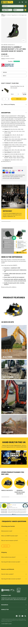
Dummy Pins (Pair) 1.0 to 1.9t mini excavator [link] (17, 87)
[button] (22, 2)
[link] (7, 90)
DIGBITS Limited (8, 623)
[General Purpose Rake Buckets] (19, 483)
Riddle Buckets (7, 490)
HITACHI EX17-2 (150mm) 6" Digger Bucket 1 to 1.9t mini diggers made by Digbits (14, 15)
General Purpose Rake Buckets (20, 492)
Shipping (3, 58)
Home (2, 14)
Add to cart (18, 98)
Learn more (5, 545)
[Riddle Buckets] (7, 483)
